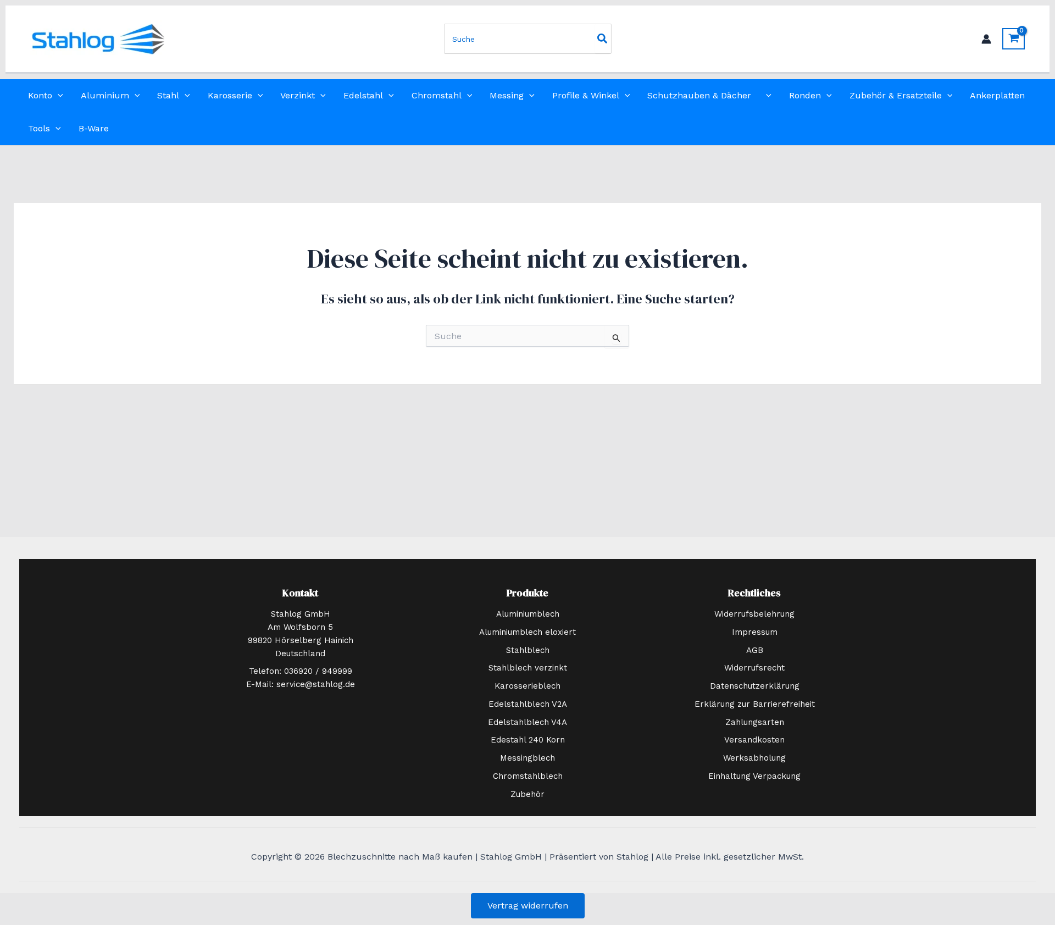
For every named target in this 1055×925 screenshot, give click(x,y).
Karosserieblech (527, 686)
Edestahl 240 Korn (528, 740)
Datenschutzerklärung (754, 686)
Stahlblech (527, 650)
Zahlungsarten (754, 722)
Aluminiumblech (527, 614)
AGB (754, 650)
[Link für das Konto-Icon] (986, 39)
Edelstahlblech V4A (527, 722)
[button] (57, 95)
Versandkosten (754, 740)
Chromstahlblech (528, 776)
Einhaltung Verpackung (754, 776)
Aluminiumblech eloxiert (527, 632)
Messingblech (527, 758)
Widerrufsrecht (754, 668)
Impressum (755, 632)
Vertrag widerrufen (527, 905)
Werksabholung (754, 758)
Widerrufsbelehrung (754, 614)
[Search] (602, 38)
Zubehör (527, 794)
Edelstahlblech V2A (527, 704)
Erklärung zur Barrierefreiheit (755, 704)
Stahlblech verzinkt (527, 668)
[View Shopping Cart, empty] (1013, 38)
